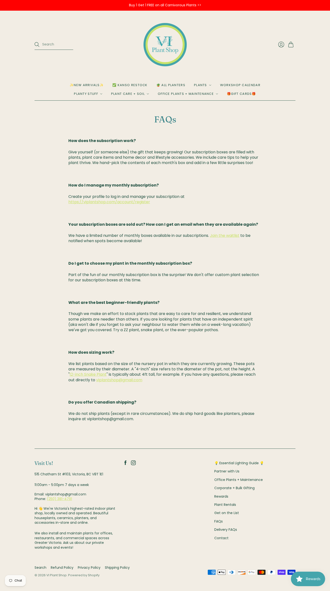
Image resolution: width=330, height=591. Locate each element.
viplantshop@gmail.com (119, 380)
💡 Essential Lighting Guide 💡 (239, 463)
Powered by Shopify (84, 575)
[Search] (37, 44)
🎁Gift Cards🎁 (241, 93)
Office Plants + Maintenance (186, 93)
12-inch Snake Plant (88, 374)
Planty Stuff (86, 93)
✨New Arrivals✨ (87, 85)
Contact (221, 538)
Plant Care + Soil (128, 93)
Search (40, 567)
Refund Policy (62, 567)
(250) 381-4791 (59, 498)
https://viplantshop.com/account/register (109, 202)
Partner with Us (226, 471)
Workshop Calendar (240, 85)
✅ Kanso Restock (130, 85)
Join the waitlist (224, 235)
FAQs (218, 521)
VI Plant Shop (56, 575)
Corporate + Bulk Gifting (234, 488)
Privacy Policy (89, 567)
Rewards (221, 496)
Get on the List (226, 512)
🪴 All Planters (170, 85)
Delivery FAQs (225, 529)
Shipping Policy (117, 567)
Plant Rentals (225, 504)
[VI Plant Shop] (165, 44)
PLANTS (200, 85)
